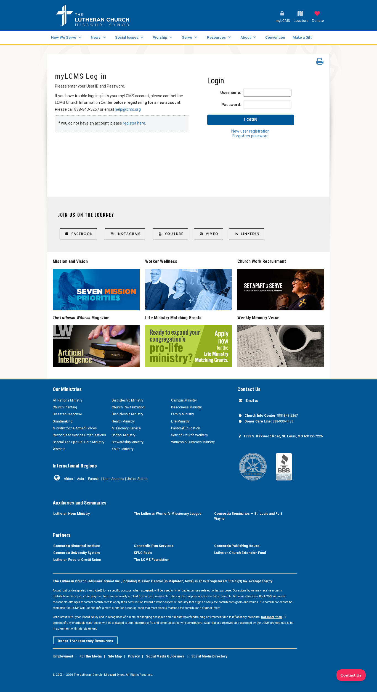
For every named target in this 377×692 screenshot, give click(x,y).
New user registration (250, 131)
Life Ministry (180, 421)
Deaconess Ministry (186, 407)
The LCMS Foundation (151, 560)
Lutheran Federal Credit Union (77, 560)
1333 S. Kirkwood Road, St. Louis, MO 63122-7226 (283, 436)
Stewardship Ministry (128, 442)
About (245, 37)
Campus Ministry (184, 400)
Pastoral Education (185, 428)
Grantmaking (62, 421)
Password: (231, 104)
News (95, 37)
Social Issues (126, 37)
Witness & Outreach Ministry (193, 442)
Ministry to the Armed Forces (75, 428)
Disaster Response (67, 414)
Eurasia (94, 479)
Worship (160, 37)
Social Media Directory (209, 656)
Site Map (115, 656)
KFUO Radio (143, 553)
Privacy (134, 656)
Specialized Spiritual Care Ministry (78, 442)
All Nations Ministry (67, 400)
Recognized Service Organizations (79, 435)
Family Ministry (182, 414)
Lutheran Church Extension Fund (240, 553)
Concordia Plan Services (153, 546)
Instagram (129, 233)
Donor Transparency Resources (85, 640)
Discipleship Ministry (127, 400)
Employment (63, 656)
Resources (216, 37)
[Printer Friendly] (320, 62)
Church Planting (65, 407)
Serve (187, 37)
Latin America (113, 479)
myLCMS (283, 21)
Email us (252, 401)
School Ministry (123, 435)
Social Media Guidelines (165, 656)
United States (137, 479)
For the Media (90, 656)
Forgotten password (250, 136)
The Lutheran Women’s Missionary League (167, 514)
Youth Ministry (123, 449)
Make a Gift (302, 37)
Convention (275, 37)
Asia (80, 479)
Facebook (82, 233)
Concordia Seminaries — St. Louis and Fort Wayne (248, 516)
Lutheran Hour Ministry (71, 514)
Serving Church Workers (189, 435)
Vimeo (212, 233)
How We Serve (63, 37)
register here (134, 123)
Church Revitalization (128, 407)
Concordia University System (76, 553)
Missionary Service (126, 428)
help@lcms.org (128, 109)
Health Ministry (123, 421)
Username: (230, 92)
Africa (68, 479)
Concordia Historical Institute (76, 546)
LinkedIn (250, 233)
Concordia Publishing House (236, 546)
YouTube (174, 233)
